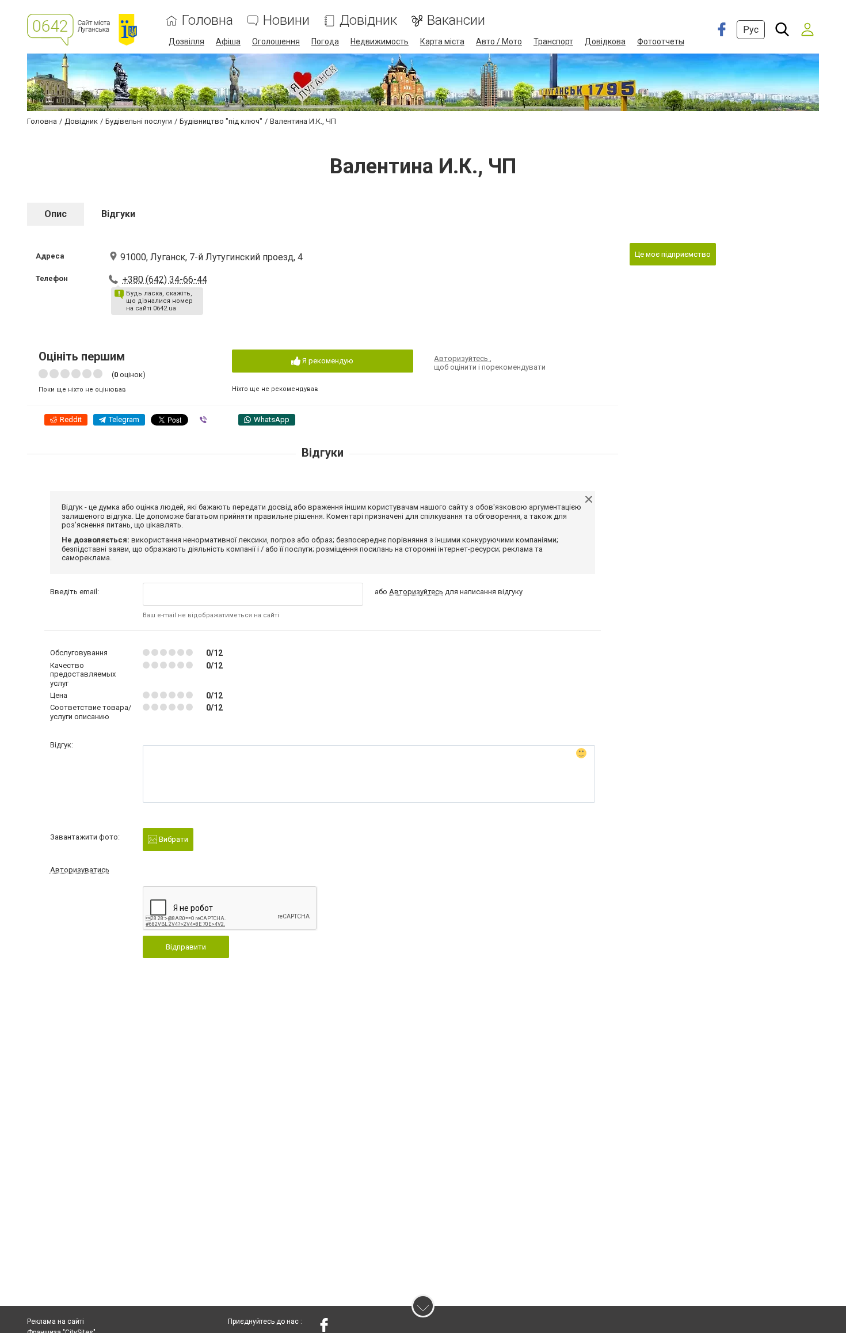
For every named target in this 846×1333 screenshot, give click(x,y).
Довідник (368, 20)
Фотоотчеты (660, 41)
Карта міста (442, 41)
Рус (751, 29)
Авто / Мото (499, 41)
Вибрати (172, 839)
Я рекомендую (326, 360)
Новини (286, 20)
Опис (55, 213)
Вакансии (456, 20)
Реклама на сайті (55, 1321)
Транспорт (553, 41)
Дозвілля (186, 41)
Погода (325, 41)
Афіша (228, 41)
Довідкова (605, 41)
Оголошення (276, 41)
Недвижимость (379, 41)
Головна (207, 20)
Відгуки (118, 213)
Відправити (186, 947)
